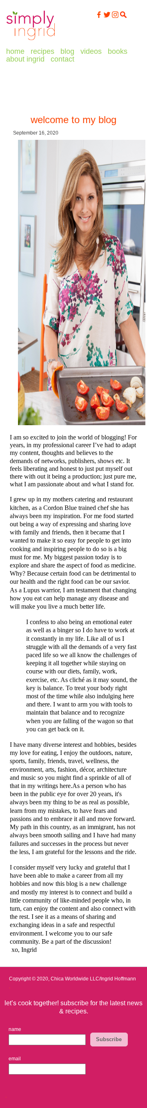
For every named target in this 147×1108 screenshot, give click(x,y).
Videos (91, 51)
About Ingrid (25, 59)
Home (15, 51)
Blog (67, 51)
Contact (62, 59)
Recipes (42, 51)
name (15, 1029)
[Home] (30, 40)
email (15, 1059)
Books (117, 51)
